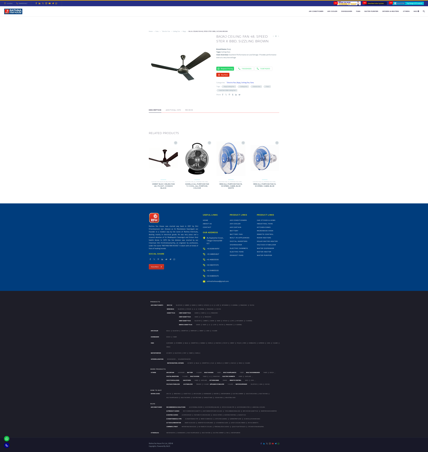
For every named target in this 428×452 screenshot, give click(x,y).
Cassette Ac (171, 313)
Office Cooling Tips (228, 407)
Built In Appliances (229, 372)
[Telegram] (53, 3)
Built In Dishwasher (253, 372)
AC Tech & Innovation (173, 422)
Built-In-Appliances (239, 238)
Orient (201, 331)
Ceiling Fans (219, 397)
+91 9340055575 (213, 276)
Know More (155, 267)
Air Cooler (332, 11)
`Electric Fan (165, 31)
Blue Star (178, 353)
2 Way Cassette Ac (185, 317)
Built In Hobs (208, 372)
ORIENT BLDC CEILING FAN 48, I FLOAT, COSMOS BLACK (163, 186)
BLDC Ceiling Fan (165, 181)
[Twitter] (43, 3)
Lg (212, 305)
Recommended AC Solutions (175, 407)
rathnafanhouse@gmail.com (218, 281)
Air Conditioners (238, 220)
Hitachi (206, 305)
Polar (239, 343)
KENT (184, 353)
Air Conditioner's (157, 305)
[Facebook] (36, 3)
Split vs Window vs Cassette (192, 411)
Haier (200, 305)
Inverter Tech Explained (205, 422)
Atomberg (179, 343)
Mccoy (225, 343)
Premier (198, 384)
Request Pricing (227, 68)
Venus (168, 347)
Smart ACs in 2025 (190, 422)
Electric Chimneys (239, 248)
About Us (207, 224)
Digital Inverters (238, 241)
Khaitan (218, 343)
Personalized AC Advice (221, 426)
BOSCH (272, 372)
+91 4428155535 (213, 259)
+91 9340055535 (213, 270)
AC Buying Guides (172, 415)
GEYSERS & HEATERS (157, 359)
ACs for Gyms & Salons (212, 407)
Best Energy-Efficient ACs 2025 (212, 411)
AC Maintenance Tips (191, 419)
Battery (234, 231)
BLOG (152, 404)
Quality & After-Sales (239, 426)
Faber (175, 337)
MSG (416, 11)
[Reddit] (239, 94)
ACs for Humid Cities (243, 407)
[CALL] (6, 445)
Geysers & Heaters (390, 11)
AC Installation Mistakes (252, 419)
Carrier (186, 305)
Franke (225, 380)
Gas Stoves (187, 380)
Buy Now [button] (224, 75)
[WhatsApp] (56, 3)
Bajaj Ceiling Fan (229, 87)
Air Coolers (197, 393)
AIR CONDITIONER (156, 407)
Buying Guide (155, 393)
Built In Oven (194, 376)
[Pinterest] (229, 94)
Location (9, 3)
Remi (244, 343)
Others (406, 11)
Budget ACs (242, 415)
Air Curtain (235, 227)
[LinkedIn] (39, 3)
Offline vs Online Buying (256, 426)
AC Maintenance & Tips (173, 419)
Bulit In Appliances (172, 397)
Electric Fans (237, 252)
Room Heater (171, 359)
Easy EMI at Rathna (230, 415)
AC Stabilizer (187, 384)
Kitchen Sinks (264, 227)
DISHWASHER (181, 433)
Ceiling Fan (176, 31)
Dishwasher (346, 11)
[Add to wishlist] (175, 143)
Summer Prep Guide (235, 419)
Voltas (252, 305)
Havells (210, 343)
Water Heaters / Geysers (175, 363)
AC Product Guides (172, 411)
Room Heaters (264, 238)
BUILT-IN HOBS (206, 433)
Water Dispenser (265, 248)
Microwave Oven (265, 231)
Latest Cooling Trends (238, 422)
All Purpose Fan (199, 181)
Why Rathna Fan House (189, 426)
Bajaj (184, 31)
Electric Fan (256, 87)
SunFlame (248, 376)
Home (151, 31)
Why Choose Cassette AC (250, 411)
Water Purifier (371, 11)
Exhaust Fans (236, 255)
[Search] (423, 11)
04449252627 (23, 3)
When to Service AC (207, 419)
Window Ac (170, 309)
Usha (207, 331)
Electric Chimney (238, 393)
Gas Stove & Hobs (251, 393)
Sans (246, 380)
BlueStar (179, 305)
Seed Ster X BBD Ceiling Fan (227, 90)
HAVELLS (197, 353)
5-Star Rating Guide (222, 422)
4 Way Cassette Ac (185, 321)
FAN (227, 433)
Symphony (193, 331)
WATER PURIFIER (235, 433)
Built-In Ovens (185, 397)
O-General (234, 305)
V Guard (275, 343)
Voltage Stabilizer (266, 245)
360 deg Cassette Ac (185, 324)
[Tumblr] (232, 94)
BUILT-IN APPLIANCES (193, 433)
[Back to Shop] (276, 36)
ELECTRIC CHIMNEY (218, 433)
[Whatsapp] (6, 438)
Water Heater (264, 252)
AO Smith (169, 353)
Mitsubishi (225, 305)
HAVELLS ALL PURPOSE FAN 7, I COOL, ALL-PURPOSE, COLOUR (197, 186)
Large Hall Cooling (258, 407)
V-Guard (214, 331)
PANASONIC (216, 376)
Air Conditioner (316, 11)
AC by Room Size (186, 415)
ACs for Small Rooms (196, 407)
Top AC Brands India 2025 (232, 411)
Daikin (194, 305)
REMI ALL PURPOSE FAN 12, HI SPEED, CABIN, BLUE (264, 185)
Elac (212, 363)
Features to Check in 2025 (202, 415)
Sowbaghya (252, 343)
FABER (191, 353)
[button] (151, 119)
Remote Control (265, 234)
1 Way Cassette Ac (185, 313)
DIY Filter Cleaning (221, 419)
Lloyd (217, 305)
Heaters (216, 393)
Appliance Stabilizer (217, 384)
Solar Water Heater (267, 241)
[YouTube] (49, 3)
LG (210, 376)
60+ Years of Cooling (205, 426)
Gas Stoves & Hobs (266, 220)
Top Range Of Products (414, 3)
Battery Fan (236, 234)
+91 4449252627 (213, 254)
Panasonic (243, 305)
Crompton (184, 331)
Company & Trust (172, 426)
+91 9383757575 (213, 265)
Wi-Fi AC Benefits (253, 422)
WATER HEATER (170, 433)
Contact (207, 227)
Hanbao (202, 343)
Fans (358, 11)
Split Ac (169, 305)
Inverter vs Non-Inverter (269, 411)
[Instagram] (46, 3)
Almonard (169, 343)
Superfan (261, 343)
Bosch (168, 337)
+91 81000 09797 (213, 248)
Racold (233, 363)
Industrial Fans (265, 224)
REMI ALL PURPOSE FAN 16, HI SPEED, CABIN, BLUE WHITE (230, 186)
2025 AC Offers (217, 415)
